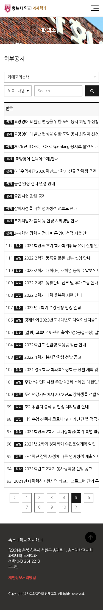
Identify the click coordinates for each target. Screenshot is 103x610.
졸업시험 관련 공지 (30, 196)
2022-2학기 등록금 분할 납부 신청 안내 (57, 258)
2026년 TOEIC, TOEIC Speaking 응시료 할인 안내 (56, 146)
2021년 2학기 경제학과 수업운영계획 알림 (60, 444)
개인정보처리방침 (22, 578)
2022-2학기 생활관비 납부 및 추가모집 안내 (61, 283)
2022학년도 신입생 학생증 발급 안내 (55, 345)
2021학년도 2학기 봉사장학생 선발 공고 (58, 469)
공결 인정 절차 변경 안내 (34, 184)
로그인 (13, 567)
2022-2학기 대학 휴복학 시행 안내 (53, 295)
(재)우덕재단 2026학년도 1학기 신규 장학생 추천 (55, 171)
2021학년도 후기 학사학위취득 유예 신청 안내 (63, 246)
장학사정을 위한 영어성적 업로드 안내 (45, 208)
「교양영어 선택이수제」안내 (36, 159)
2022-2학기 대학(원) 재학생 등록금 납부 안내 (62, 270)
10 (64, 507)
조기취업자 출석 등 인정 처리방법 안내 (46, 221)
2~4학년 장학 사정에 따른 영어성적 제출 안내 (52, 233)
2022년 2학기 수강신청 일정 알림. (53, 308)
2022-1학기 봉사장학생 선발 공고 (52, 357)
